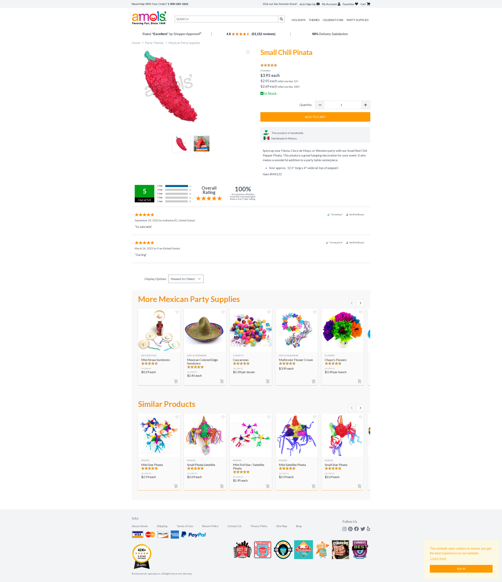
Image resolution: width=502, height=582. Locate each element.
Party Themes (154, 43)
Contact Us (234, 526)
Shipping (162, 526)
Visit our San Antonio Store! (280, 3)
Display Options (155, 279)
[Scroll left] (351, 302)
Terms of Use (184, 526)
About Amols (140, 526)
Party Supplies (357, 20)
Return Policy (210, 526)
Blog (299, 526)
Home (136, 43)
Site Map (281, 526)
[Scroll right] (360, 302)
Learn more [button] (438, 558)
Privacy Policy (259, 526)
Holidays (299, 20)
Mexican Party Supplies (184, 43)
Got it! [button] (461, 568)
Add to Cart (315, 117)
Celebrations (333, 20)
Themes (314, 20)
